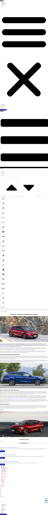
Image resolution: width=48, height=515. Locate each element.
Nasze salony (2, 472)
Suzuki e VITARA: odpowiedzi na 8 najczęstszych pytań (8, 454)
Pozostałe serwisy (3, 475)
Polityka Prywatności (3, 476)
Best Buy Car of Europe (18, 346)
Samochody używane (3, 467)
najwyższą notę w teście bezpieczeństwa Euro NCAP (16, 348)
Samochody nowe (3, 466)
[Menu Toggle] (0, 170)
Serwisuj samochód (4, 3)
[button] (24, 55)
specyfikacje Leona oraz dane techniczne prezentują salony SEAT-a (19, 398)
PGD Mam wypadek (3, 479)
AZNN (1, 478)
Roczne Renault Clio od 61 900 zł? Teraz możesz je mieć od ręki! (9, 447)
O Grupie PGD (3, 4)
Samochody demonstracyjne (4, 468)
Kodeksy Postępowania (3, 471)
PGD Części (2, 481)
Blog (2, 5)
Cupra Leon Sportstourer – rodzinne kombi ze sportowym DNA (9, 461)
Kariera (2, 107)
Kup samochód (3, 2)
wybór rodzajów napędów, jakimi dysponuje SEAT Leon (19, 399)
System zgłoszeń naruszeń (4, 470)
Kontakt (3, 6)
